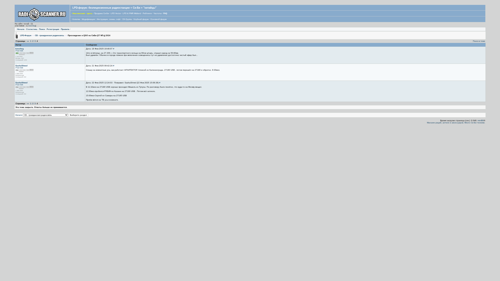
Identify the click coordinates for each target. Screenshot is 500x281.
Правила (65, 29)
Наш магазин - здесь (82, 13)
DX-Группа (127, 19)
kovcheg (32, 26)
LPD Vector (116, 13)
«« (28, 41)
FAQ (165, 13)
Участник (19, 51)
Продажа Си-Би (101, 13)
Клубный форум (141, 19)
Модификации (88, 19)
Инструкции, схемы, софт (109, 19)
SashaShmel (21, 66)
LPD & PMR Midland (132, 13)
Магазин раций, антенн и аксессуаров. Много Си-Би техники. (456, 123)
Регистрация (53, 29)
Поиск (42, 29)
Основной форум (158, 19)
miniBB (481, 120)
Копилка (76, 19)
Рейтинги (147, 13)
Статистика (31, 29)
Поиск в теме (479, 41)
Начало (20, 29)
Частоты (158, 13)
